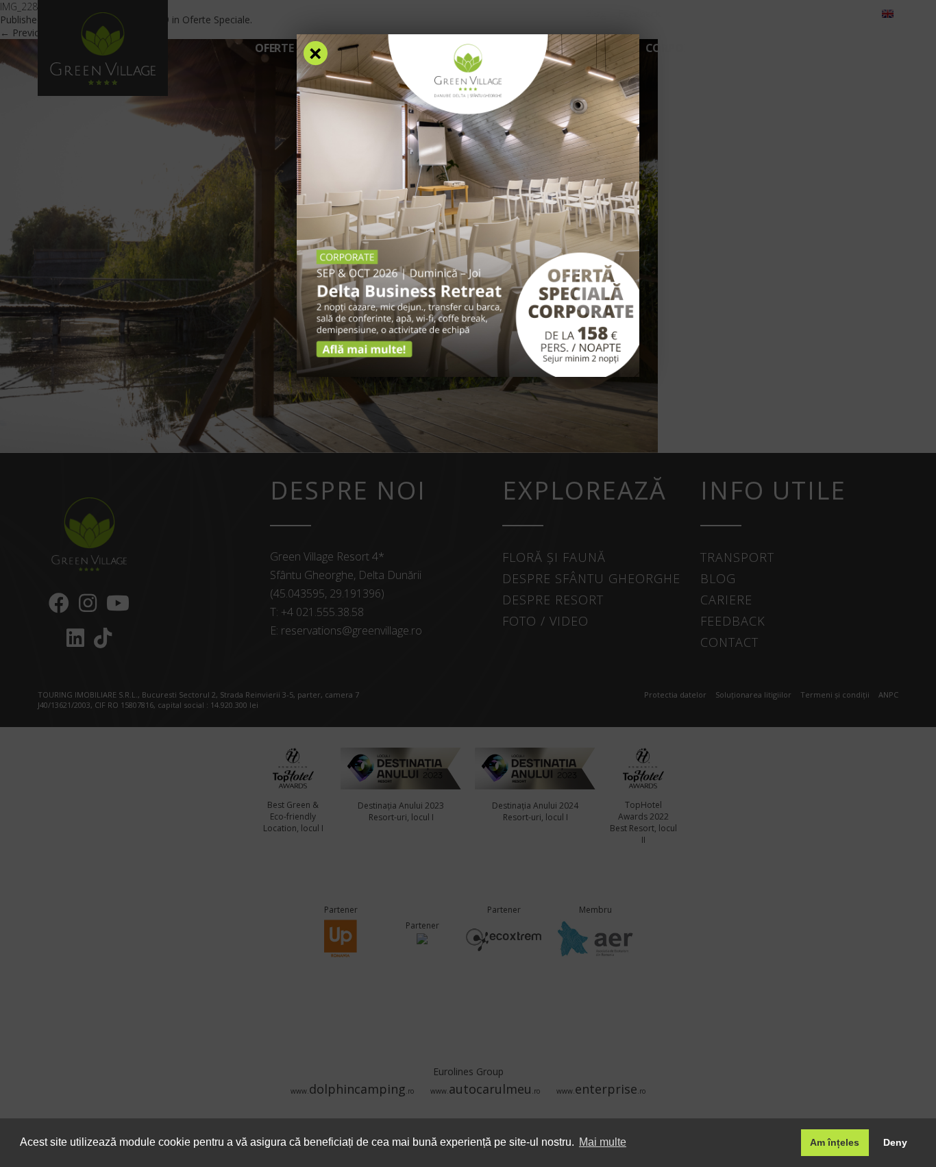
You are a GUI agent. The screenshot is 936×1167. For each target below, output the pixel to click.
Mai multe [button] (602, 1142)
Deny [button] (895, 1142)
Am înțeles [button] (834, 1142)
